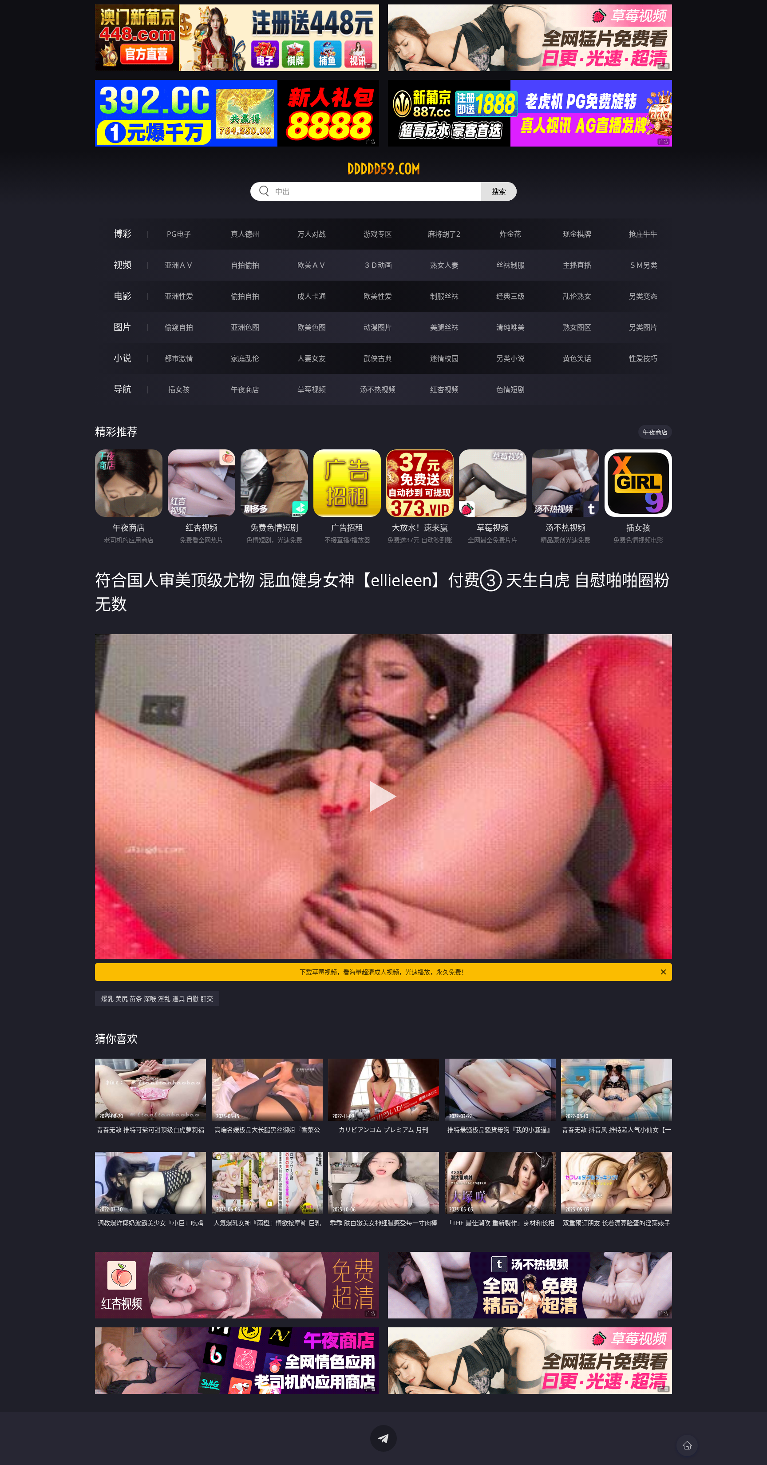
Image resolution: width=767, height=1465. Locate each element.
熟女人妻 (444, 265)
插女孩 (179, 389)
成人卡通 (311, 296)
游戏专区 (378, 234)
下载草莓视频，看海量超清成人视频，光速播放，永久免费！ (383, 972)
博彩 (122, 234)
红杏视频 (444, 389)
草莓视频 (311, 389)
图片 (122, 327)
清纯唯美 (510, 327)
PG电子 (179, 234)
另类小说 (510, 358)
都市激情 (179, 358)
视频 (122, 265)
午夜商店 (245, 389)
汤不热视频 (377, 389)
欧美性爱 (378, 296)
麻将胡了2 (444, 234)
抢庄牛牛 (643, 234)
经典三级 (510, 296)
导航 (122, 389)
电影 (122, 296)
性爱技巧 (643, 358)
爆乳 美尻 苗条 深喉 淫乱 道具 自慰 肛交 (157, 998)
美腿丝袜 (444, 327)
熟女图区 (577, 327)
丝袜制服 (510, 265)
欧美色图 (311, 327)
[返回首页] (687, 1445)
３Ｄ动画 (378, 265)
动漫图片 (378, 327)
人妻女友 (311, 358)
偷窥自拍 (179, 327)
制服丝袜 (444, 296)
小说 (122, 358)
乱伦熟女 (577, 296)
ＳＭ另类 (643, 265)
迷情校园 (444, 358)
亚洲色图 (245, 327)
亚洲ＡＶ (179, 265)
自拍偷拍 (245, 265)
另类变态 (643, 296)
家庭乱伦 (245, 358)
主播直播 (577, 265)
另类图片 (643, 327)
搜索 (499, 191)
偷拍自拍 (245, 296)
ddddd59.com (383, 169)
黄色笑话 (577, 358)
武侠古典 (378, 358)
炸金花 (510, 234)
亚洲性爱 (179, 296)
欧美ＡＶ (311, 265)
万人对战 (311, 234)
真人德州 (245, 234)
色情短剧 (510, 389)
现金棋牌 (577, 234)
